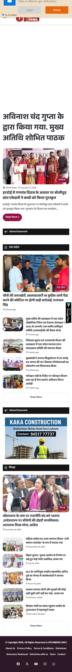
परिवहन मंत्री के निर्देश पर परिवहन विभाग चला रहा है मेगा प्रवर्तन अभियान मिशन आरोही (46, 380)
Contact (61, 655)
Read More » (12, 217)
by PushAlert (11, 22)
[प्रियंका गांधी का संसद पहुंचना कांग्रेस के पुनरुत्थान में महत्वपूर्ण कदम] (13, 612)
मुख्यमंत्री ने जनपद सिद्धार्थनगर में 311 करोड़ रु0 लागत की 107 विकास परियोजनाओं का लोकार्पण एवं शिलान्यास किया (47, 362)
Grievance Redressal (17, 655)
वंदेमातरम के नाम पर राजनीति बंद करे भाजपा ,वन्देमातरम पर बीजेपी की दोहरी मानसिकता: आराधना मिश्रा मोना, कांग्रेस (31, 521)
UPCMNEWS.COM (57, 643)
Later (41, 18)
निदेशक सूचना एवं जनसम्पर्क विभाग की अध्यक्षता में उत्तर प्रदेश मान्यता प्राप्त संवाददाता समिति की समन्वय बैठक (45, 345)
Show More (36, 397)
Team (53, 655)
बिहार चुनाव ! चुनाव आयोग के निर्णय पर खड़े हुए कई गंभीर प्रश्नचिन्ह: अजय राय (46, 558)
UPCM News (11, 188)
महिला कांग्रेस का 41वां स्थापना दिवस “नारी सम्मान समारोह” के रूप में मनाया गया (47, 541)
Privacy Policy (24, 649)
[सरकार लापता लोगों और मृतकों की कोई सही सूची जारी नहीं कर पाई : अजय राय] (13, 595)
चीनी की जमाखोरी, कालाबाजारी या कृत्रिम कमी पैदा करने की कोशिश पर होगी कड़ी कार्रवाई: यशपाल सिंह (35, 300)
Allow (60, 18)
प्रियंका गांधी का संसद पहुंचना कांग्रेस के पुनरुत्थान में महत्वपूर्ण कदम (45, 608)
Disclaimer (61, 649)
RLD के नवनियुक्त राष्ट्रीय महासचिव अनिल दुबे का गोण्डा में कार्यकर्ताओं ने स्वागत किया (47, 576)
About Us (10, 649)
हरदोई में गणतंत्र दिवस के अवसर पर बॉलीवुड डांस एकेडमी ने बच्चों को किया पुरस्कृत (34, 196)
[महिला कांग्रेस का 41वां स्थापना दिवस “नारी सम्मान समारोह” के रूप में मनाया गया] (13, 544)
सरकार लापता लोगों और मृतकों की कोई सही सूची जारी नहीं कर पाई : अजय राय (46, 592)
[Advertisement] (36, 74)
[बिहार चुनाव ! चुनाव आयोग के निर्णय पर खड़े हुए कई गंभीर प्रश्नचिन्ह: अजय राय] (13, 561)
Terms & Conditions (44, 649)
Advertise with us (39, 655)
